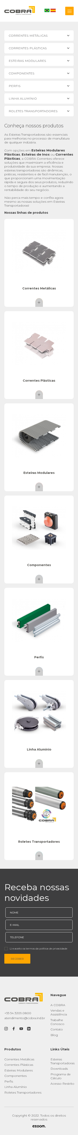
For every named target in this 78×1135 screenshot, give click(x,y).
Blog (54, 1035)
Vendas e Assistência (58, 1012)
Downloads (59, 1069)
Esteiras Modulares (18, 1070)
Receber (17, 958)
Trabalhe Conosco (57, 1022)
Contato (56, 1029)
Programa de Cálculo (60, 1076)
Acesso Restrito (62, 1084)
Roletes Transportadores (22, 1092)
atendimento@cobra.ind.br (24, 1018)
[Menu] (69, 11)
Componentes (15, 1076)
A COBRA (57, 1005)
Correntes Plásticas (18, 1065)
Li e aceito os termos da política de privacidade (38, 948)
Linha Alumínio (15, 1087)
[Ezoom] (39, 1126)
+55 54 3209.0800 (17, 1013)
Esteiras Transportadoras (62, 1061)
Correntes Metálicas (19, 1059)
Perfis (8, 1081)
